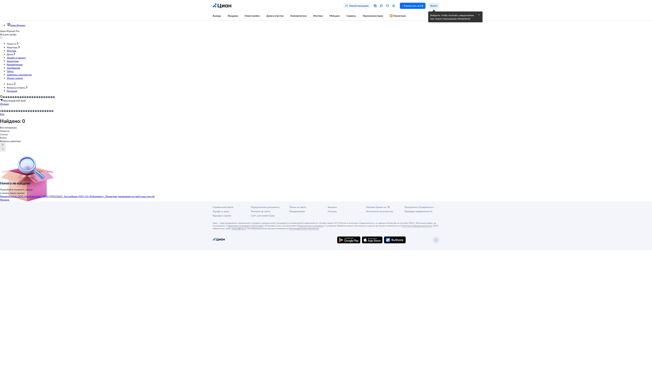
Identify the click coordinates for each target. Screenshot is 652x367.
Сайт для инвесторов (262, 215)
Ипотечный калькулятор (379, 211)
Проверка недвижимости (418, 211)
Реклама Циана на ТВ (378, 207)
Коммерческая (298, 15)
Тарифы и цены (221, 211)
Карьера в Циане (222, 215)
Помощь (332, 211)
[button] (479, 15)
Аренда (217, 15)
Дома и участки (275, 15)
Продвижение (297, 211)
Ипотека (318, 15)
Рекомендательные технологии (304, 228)
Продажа (233, 15)
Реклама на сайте (260, 211)
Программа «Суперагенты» (419, 207)
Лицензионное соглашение (310, 225)
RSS (2, 114)
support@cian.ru (239, 228)
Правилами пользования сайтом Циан (246, 225)
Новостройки (252, 15)
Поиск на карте (297, 207)
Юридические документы (265, 207)
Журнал (4, 104)
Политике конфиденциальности (417, 225)
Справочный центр (223, 207)
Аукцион (332, 207)
